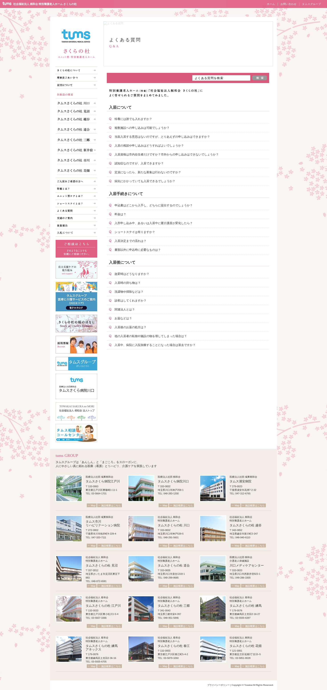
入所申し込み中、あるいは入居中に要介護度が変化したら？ (154, 223)
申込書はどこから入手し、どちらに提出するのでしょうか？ (154, 205)
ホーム (271, 4)
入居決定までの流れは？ (130, 241)
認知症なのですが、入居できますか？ (139, 163)
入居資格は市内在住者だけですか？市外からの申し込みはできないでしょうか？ (167, 154)
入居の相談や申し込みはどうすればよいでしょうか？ (149, 145)
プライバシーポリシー (218, 685)
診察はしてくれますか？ (130, 300)
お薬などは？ (123, 318)
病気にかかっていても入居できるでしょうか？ (145, 181)
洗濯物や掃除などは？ (129, 291)
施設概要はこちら (111, 505)
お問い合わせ (289, 4)
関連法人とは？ (125, 309)
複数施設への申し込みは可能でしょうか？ (142, 127)
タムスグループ (311, 4)
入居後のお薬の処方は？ (130, 327)
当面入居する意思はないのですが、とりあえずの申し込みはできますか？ (162, 136)
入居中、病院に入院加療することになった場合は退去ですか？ (155, 345)
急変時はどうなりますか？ (132, 274)
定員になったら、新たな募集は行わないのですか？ (148, 172)
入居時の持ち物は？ (128, 282)
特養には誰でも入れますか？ (133, 119)
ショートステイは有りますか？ (135, 232)
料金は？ (120, 214)
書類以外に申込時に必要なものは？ (138, 249)
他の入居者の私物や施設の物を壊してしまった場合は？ (151, 336)
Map (93, 505)
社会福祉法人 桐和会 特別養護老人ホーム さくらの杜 (45, 4)
